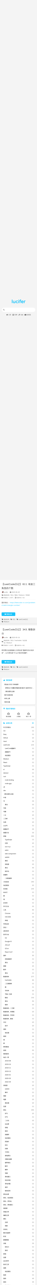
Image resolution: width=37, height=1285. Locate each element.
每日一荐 (28, 716)
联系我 (28, 315)
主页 (9, 315)
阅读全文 (9, 614)
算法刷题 (8, 716)
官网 (15, 315)
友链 (21, 315)
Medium (6, 622)
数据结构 (6, 619)
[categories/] (33, 723)
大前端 (18, 716)
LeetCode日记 (23, 619)
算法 (13, 619)
